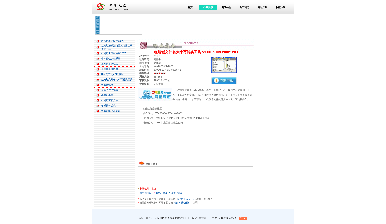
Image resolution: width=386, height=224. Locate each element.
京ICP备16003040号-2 (224, 218)
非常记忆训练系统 (110, 58)
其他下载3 (176, 192)
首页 (190, 7)
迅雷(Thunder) (186, 199)
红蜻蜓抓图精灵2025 (112, 41)
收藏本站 (280, 7)
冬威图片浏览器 (109, 90)
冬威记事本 (107, 95)
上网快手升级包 (109, 69)
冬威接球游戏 (108, 105)
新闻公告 (226, 7)
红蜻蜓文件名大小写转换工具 (116, 79)
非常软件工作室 (183, 218)
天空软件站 (146, 192)
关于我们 (244, 7)
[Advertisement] (121, 25)
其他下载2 (161, 192)
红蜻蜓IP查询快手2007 (113, 53)
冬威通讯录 (107, 84)
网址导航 (262, 7)
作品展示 (208, 7)
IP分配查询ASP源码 (112, 74)
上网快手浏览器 (109, 63)
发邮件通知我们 (182, 202)
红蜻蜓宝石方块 (109, 100)
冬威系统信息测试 (110, 110)
